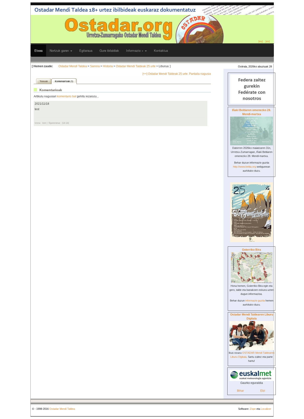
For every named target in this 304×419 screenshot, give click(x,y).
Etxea (38, 50)
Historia (108, 66)
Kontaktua (161, 50)
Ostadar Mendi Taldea (72, 66)
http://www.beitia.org (244, 166)
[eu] (260, 41)
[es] (268, 41)
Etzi (262, 390)
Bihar (240, 390)
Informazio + (135, 50)
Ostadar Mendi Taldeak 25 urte (136, 66)
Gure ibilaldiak (109, 50)
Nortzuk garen (60, 50)
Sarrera (95, 66)
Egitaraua (85, 50)
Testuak (44, 81)
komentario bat (66, 96)
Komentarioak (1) (64, 81)
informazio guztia (255, 300)
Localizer (266, 408)
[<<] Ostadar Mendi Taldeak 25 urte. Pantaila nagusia (176, 73)
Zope (253, 408)
